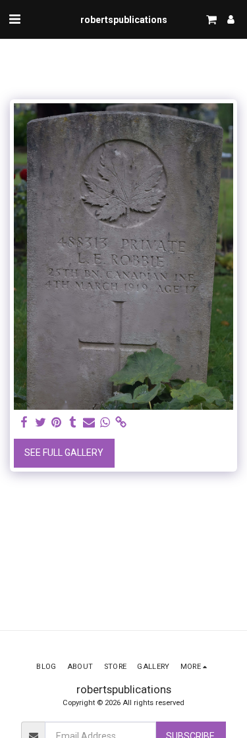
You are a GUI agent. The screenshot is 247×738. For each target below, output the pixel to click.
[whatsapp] (105, 422)
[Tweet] (41, 422)
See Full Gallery (63, 452)
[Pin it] (57, 422)
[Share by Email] (89, 422)
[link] (121, 422)
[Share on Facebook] (24, 422)
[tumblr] (73, 422)
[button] (14, 19)
